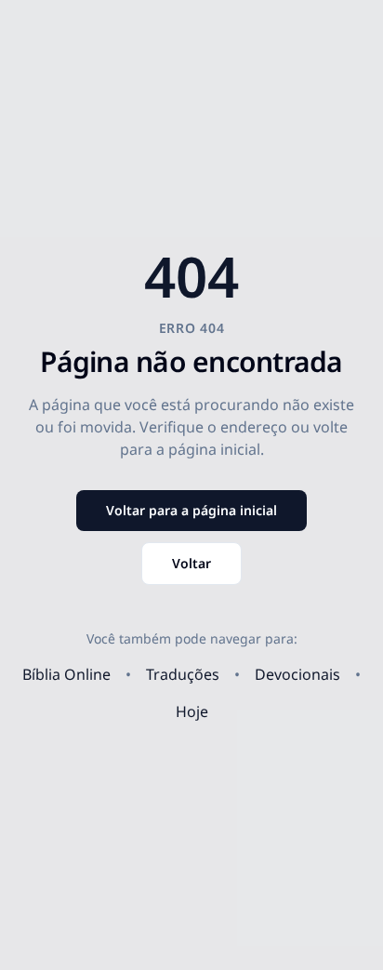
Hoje (192, 711)
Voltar (191, 563)
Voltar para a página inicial (191, 510)
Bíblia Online (66, 674)
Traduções (182, 674)
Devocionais (297, 674)
